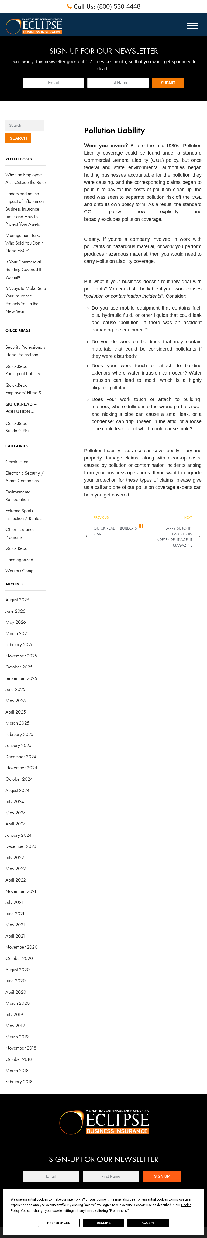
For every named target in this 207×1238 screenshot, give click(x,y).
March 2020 (17, 1003)
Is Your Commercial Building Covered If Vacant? (23, 269)
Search (18, 138)
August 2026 (17, 599)
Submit (168, 83)
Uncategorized (19, 559)
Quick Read (16, 548)
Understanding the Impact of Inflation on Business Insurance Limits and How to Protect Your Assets (24, 208)
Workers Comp (19, 570)
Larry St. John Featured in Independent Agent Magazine (173, 537)
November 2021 (21, 891)
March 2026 (17, 633)
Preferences (58, 1223)
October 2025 (19, 667)
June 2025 (15, 689)
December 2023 (20, 846)
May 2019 (15, 1025)
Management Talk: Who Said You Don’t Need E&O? (24, 243)
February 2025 (19, 734)
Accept (148, 1223)
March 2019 (17, 1037)
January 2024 (18, 835)
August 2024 (17, 790)
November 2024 (21, 767)
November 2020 (21, 947)
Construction (16, 461)
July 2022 (14, 857)
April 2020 (15, 992)
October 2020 (19, 958)
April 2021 (15, 936)
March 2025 (17, 723)
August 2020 (17, 969)
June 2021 (15, 913)
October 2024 (19, 779)
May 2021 (15, 924)
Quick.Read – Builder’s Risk (115, 531)
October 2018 (18, 1059)
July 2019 (14, 1014)
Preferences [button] (118, 1211)
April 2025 (15, 712)
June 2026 (15, 611)
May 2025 (15, 700)
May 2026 (15, 622)
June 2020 (15, 981)
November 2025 (21, 656)
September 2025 (21, 678)
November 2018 (20, 1048)
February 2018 (19, 1081)
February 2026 (19, 644)
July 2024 (14, 801)
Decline (104, 1223)
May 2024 (15, 813)
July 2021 (14, 902)
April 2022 (15, 880)
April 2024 (15, 824)
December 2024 (20, 756)
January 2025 (18, 745)
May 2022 (15, 868)
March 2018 (17, 1070)
